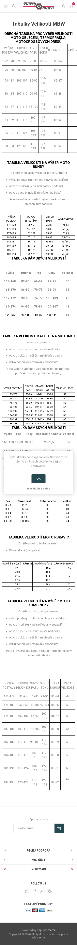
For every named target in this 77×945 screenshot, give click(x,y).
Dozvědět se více (38, 488)
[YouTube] (42, 891)
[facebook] (35, 891)
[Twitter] (27, 891)
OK (39, 478)
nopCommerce (46, 930)
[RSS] (50, 891)
